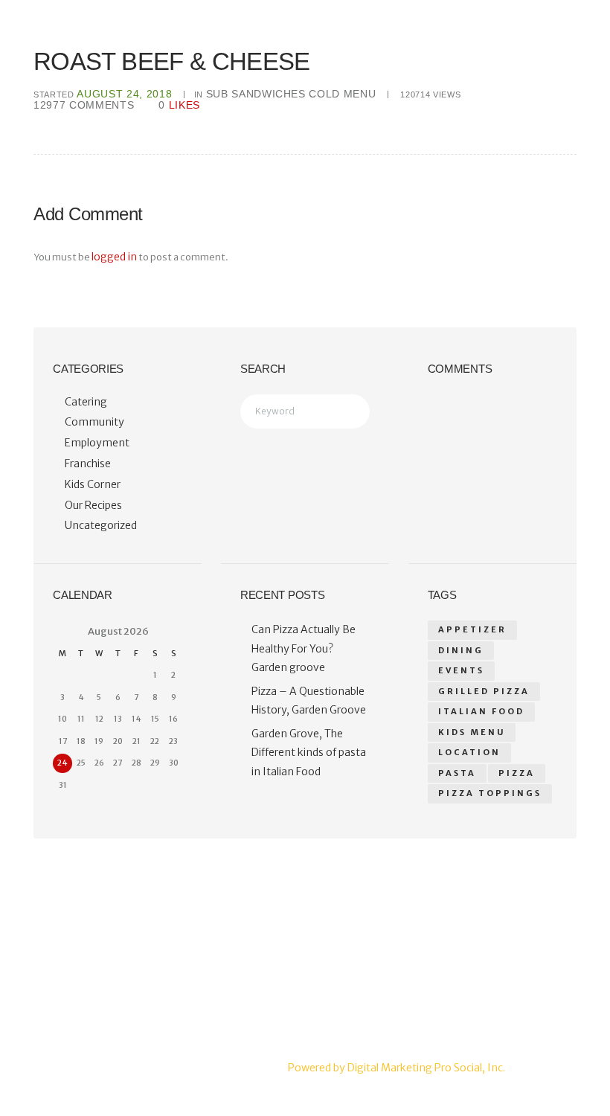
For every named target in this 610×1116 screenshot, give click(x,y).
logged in (114, 256)
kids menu (471, 732)
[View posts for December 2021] (62, 631)
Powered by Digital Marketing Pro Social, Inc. (396, 1067)
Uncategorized (101, 525)
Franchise (88, 463)
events (461, 670)
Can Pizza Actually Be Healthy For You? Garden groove (303, 648)
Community (94, 422)
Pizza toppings (490, 793)
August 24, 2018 (124, 94)
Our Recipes (93, 505)
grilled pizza (484, 691)
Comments (83, 105)
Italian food (481, 711)
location (469, 752)
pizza (516, 773)
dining (461, 650)
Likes (179, 105)
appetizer (472, 629)
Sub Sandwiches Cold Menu (291, 94)
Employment (97, 442)
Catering (86, 401)
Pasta (457, 773)
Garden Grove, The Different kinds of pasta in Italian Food (308, 752)
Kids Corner (93, 484)
